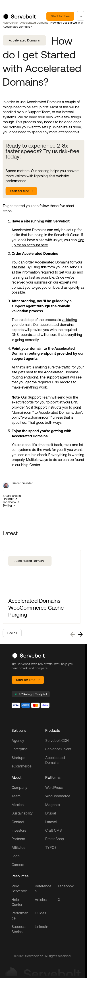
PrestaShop (54, 839)
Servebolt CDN (57, 740)
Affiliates (18, 847)
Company (19, 788)
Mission (18, 805)
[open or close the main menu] (80, 16)
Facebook (9, 502)
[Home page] (19, 18)
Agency (18, 740)
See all (12, 633)
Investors (19, 830)
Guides (40, 913)
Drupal (50, 813)
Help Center (10, 22)
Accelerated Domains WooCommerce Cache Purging (36, 608)
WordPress (54, 788)
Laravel (51, 822)
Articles (41, 900)
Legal (16, 856)
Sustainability (22, 813)
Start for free (60, 16)
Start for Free (25, 680)
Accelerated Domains (34, 22)
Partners (18, 839)
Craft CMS (53, 830)
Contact (18, 822)
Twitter (7, 505)
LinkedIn (8, 499)
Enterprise (20, 749)
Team (16, 796)
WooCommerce (57, 796)
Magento (52, 805)
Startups (18, 758)
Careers (18, 865)
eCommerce (21, 766)
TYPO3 (50, 847)
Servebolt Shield (58, 749)
